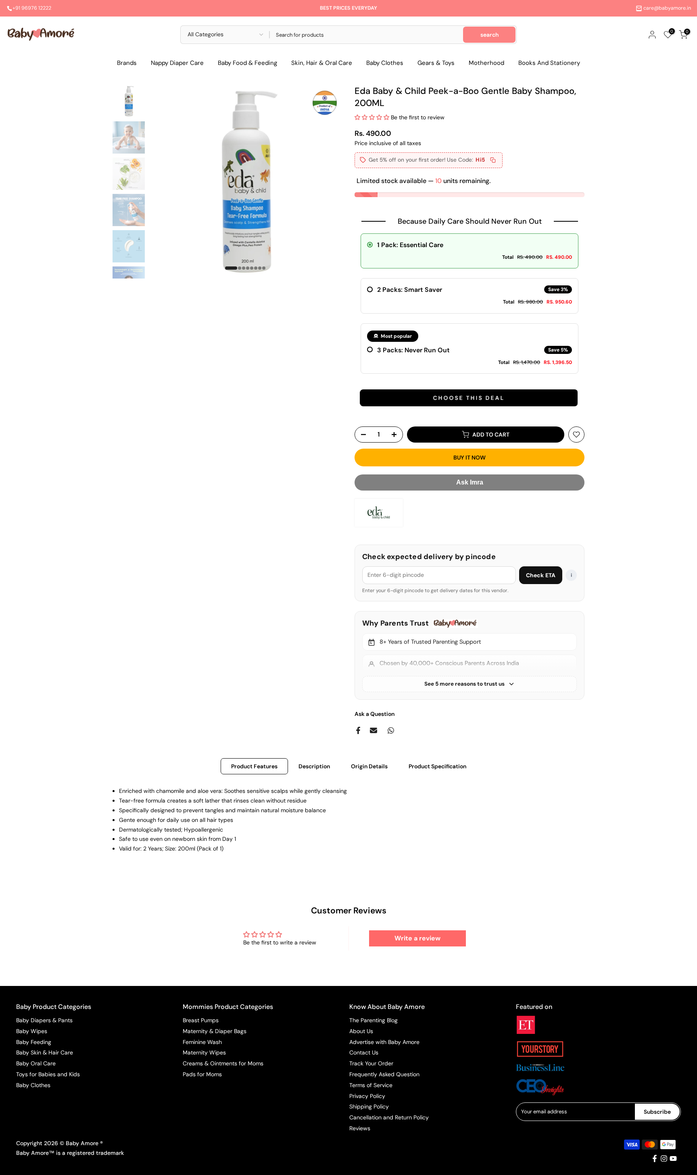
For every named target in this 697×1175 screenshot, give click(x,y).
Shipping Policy (369, 1106)
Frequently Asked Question (384, 1074)
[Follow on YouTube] (673, 1158)
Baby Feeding (33, 1042)
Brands (127, 63)
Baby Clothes (384, 63)
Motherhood (486, 63)
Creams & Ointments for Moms (223, 1063)
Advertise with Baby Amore (384, 1042)
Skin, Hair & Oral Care (321, 63)
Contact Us (363, 1052)
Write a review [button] (417, 938)
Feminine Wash (202, 1042)
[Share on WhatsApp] (390, 730)
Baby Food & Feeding (247, 63)
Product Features (254, 766)
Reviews (359, 1128)
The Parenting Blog (373, 1020)
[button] (373, 117)
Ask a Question (374, 713)
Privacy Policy (367, 1096)
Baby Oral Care (36, 1063)
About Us (361, 1031)
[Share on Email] (373, 730)
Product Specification (437, 766)
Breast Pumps (201, 1020)
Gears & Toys (436, 63)
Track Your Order (371, 1063)
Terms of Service (370, 1085)
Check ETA (540, 575)
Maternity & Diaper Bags (214, 1031)
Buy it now (469, 457)
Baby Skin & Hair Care (44, 1052)
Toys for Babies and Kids (48, 1074)
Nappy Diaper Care (177, 63)
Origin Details (369, 766)
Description (314, 766)
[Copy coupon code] (492, 160)
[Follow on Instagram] (664, 1158)
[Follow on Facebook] (654, 1158)
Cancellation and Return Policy (389, 1117)
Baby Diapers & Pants (44, 1020)
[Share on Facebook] (358, 730)
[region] (469, 655)
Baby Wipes (31, 1031)
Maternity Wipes (204, 1052)
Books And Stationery (549, 63)
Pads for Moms (202, 1074)
